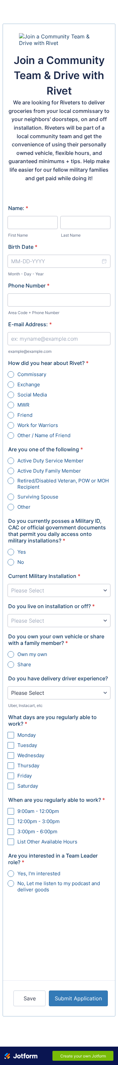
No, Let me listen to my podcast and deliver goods (58, 886)
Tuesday (27, 745)
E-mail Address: (30, 324)
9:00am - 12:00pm (38, 811)
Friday (24, 776)
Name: (18, 208)
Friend (24, 415)
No (20, 562)
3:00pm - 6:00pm (37, 831)
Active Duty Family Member (49, 471)
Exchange (28, 384)
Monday (26, 735)
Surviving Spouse (37, 497)
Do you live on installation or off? (51, 606)
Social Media (32, 395)
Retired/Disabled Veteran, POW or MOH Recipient (63, 484)
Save (30, 998)
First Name (18, 235)
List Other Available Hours (47, 842)
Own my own (32, 654)
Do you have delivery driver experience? (58, 678)
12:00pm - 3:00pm (38, 821)
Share (24, 664)
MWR (23, 405)
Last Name (71, 235)
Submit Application (78, 998)
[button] (103, 261)
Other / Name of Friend (43, 435)
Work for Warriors (37, 425)
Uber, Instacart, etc (25, 705)
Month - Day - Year (26, 273)
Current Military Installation (44, 576)
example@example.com (29, 351)
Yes (21, 552)
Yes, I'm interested (38, 873)
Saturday (27, 786)
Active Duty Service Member (50, 461)
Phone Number (28, 285)
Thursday (28, 765)
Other (23, 507)
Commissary (31, 374)
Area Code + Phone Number (33, 312)
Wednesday (30, 755)
